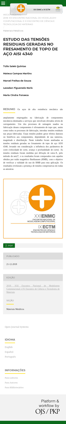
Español (9, 351)
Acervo (16, 14)
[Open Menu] (3, 3)
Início (6, 14)
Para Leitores (11, 377)
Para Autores (11, 382)
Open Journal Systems (17, 326)
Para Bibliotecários (14, 387)
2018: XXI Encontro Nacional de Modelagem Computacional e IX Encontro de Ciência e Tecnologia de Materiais (29, 21)
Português (10, 356)
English (9, 347)
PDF (10, 245)
